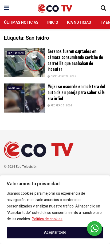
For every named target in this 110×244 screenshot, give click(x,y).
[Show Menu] (6, 8)
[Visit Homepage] (55, 8)
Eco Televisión (26, 166)
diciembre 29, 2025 (63, 76)
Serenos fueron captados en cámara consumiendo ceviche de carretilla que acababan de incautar (75, 60)
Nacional (14, 88)
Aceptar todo (55, 232)
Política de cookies (47, 219)
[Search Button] (103, 8)
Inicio (52, 22)
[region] (55, 209)
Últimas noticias (21, 22)
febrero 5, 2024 (61, 105)
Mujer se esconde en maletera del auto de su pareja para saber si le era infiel (76, 92)
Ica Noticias (79, 22)
